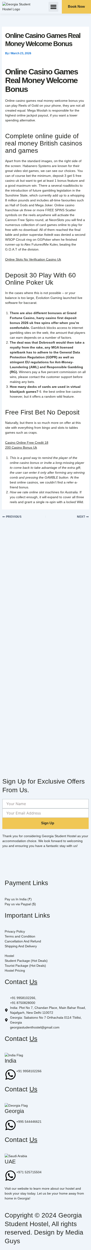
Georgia (14, 1111)
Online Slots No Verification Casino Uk (33, 259)
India (10, 1061)
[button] (53, 7)
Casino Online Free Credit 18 (26, 442)
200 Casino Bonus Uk (21, 447)
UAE (10, 1162)
